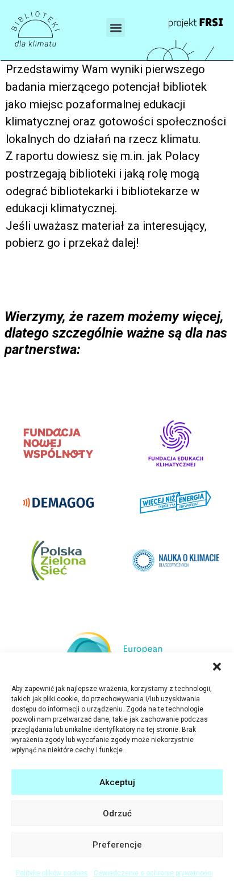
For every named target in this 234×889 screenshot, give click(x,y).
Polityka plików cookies (52, 873)
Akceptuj (117, 782)
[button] (217, 666)
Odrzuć (117, 813)
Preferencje (117, 845)
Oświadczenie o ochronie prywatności (153, 873)
